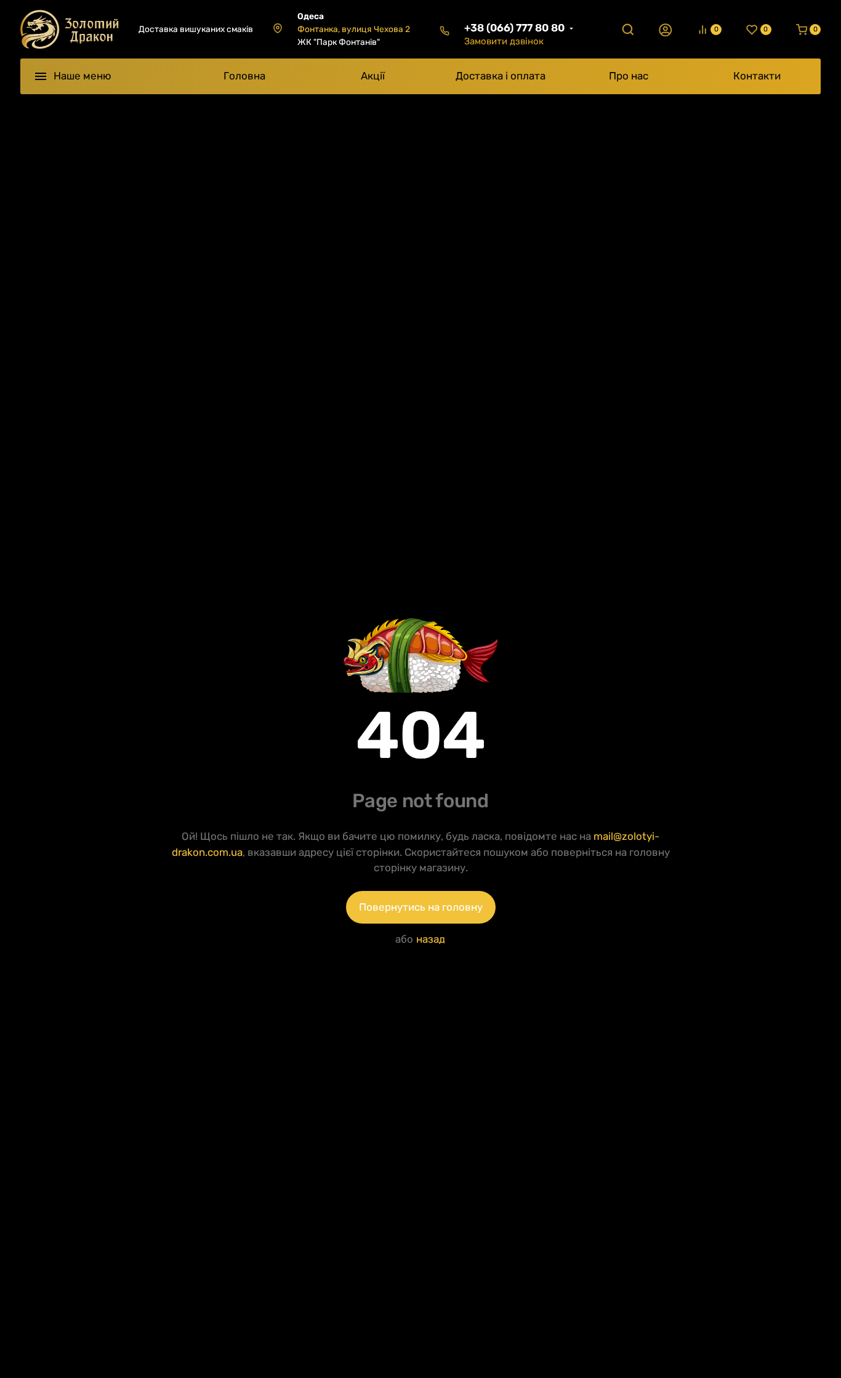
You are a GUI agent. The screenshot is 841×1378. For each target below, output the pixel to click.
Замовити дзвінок (504, 41)
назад (430, 939)
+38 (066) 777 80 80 (514, 28)
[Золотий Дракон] (69, 29)
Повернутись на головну (421, 907)
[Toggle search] (628, 29)
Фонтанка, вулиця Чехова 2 (353, 29)
